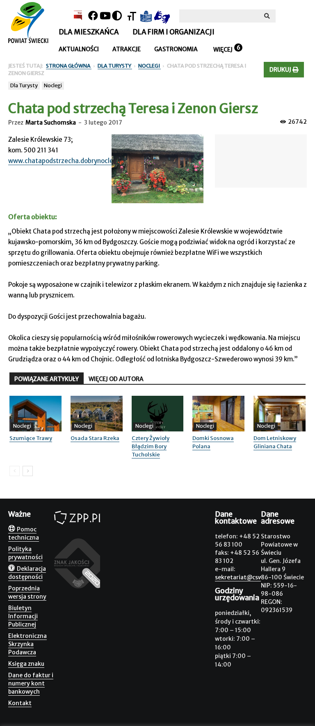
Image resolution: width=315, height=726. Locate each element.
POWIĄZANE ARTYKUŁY (46, 379)
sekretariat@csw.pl (242, 577)
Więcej (223, 49)
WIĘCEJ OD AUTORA (116, 379)
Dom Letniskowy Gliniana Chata (274, 442)
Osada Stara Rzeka (95, 438)
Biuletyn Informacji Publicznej (23, 616)
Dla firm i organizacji (173, 31)
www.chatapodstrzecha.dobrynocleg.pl (66, 161)
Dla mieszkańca (89, 31)
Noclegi (53, 85)
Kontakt (20, 703)
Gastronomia (176, 49)
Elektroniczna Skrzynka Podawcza (27, 644)
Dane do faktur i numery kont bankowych (30, 683)
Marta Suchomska (50, 122)
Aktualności (79, 49)
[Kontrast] (117, 16)
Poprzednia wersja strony (27, 592)
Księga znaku (26, 663)
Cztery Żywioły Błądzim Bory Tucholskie (150, 446)
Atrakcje (126, 49)
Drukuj (280, 69)
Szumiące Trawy (30, 438)
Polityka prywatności (25, 553)
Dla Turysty (24, 85)
